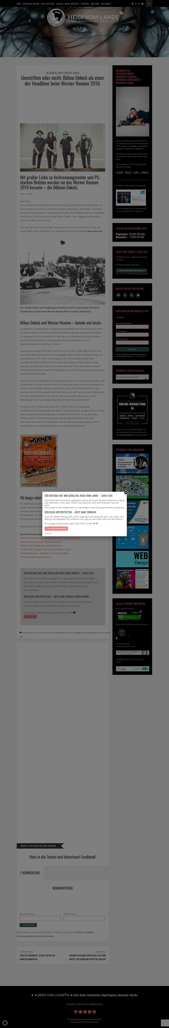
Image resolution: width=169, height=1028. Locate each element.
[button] (5, 1023)
